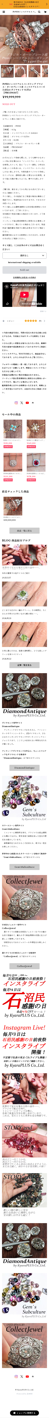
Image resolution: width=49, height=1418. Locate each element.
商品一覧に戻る (24, 531)
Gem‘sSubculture (25, 867)
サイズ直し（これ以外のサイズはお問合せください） (23, 247)
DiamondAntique (24, 768)
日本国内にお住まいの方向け (24, 277)
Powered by (22, 1394)
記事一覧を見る (24, 665)
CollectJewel (24, 966)
